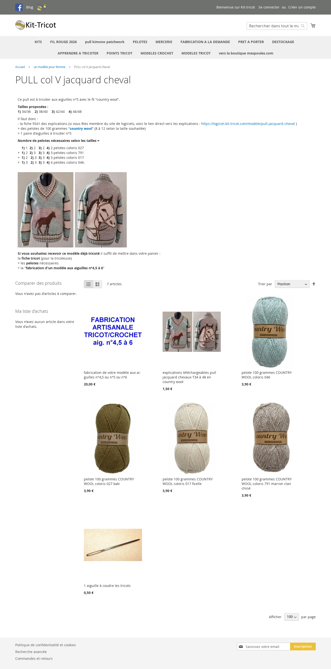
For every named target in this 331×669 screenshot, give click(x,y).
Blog (29, 7)
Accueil (20, 67)
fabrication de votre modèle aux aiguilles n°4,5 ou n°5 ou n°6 (112, 374)
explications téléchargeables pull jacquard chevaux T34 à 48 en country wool (189, 377)
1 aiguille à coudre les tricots (107, 585)
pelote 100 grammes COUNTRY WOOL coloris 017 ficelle (188, 481)
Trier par (265, 284)
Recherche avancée (31, 651)
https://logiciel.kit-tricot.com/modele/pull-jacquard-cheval (248, 123)
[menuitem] (38, 41)
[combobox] (277, 26)
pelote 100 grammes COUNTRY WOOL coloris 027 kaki (109, 481)
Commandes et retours (34, 658)
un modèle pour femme (50, 67)
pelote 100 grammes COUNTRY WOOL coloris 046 (267, 374)
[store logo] (35, 25)
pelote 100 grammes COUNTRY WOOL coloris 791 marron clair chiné (267, 484)
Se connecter (269, 7)
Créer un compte (302, 7)
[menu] (165, 47)
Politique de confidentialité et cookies (45, 645)
